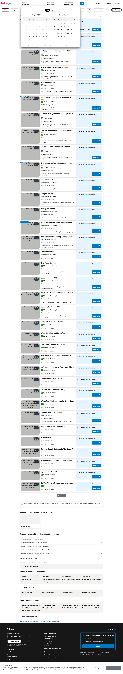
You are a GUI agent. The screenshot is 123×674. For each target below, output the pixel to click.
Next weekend (64, 45)
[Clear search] (44, 3)
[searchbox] (33, 4)
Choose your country (13, 633)
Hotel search (23, 621)
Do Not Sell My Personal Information (54, 646)
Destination (24, 2)
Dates (47, 10)
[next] (77, 15)
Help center (47, 654)
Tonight (28, 45)
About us (9, 651)
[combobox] (33, 3)
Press (8, 659)
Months (53, 10)
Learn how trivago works (51, 657)
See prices (96, 29)
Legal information (49, 638)
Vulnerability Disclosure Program (53, 648)
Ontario (49, 621)
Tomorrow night (39, 45)
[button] (33, 3)
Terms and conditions (50, 636)
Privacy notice (48, 641)
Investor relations (12, 656)
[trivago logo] (6, 3)
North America (34, 621)
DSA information (48, 643)
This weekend (52, 45)
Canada (42, 621)
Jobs (8, 654)
